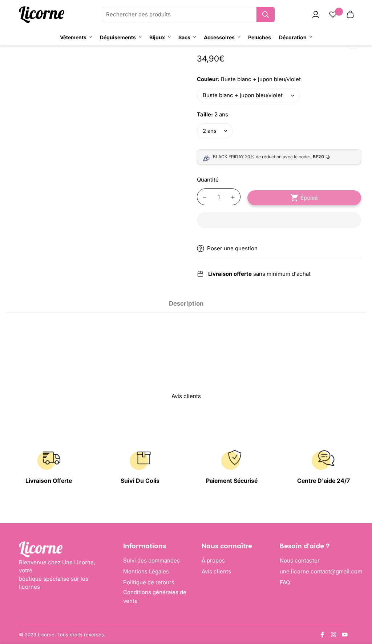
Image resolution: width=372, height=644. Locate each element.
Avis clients (216, 571)
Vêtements (73, 37)
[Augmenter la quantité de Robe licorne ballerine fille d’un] (233, 197)
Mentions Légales (146, 571)
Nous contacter (300, 560)
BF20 (318, 156)
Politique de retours (148, 582)
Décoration (293, 37)
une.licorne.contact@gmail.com (321, 571)
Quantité (208, 179)
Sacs (184, 37)
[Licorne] (41, 15)
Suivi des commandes (151, 560)
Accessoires (219, 37)
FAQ (285, 582)
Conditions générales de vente (154, 596)
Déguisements (118, 37)
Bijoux (157, 37)
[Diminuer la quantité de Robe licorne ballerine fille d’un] (204, 197)
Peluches (259, 37)
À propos (213, 560)
